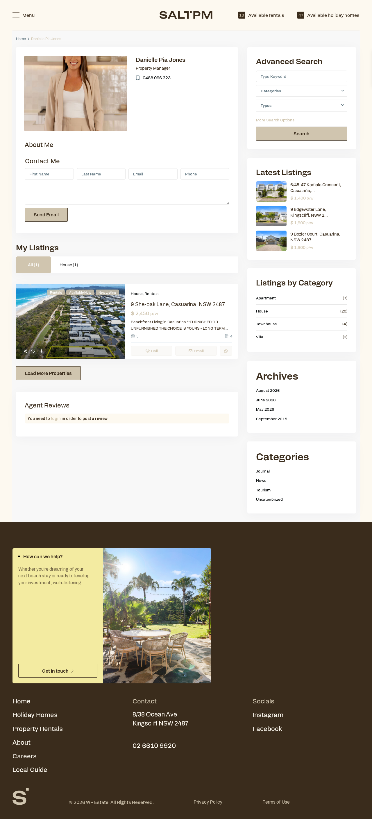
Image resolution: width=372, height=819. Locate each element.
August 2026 (268, 390)
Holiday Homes (35, 714)
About (21, 742)
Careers (24, 756)
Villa (259, 336)
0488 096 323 (157, 77)
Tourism (263, 489)
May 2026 (265, 409)
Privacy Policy (208, 802)
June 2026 (266, 399)
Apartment (266, 297)
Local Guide (29, 769)
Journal (263, 470)
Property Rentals (37, 728)
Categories (271, 90)
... (227, 328)
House (137, 293)
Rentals (151, 293)
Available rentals (261, 15)
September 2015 (271, 418)
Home (21, 38)
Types (266, 105)
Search (302, 133)
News (261, 480)
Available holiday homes (329, 15)
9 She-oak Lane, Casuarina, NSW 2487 (178, 304)
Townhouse (266, 323)
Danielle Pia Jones (160, 60)
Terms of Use (276, 802)
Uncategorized (269, 499)
